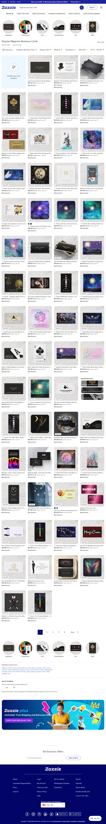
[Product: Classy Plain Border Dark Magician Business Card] (14, 389)
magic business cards (9, 668)
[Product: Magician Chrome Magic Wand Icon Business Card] (14, 494)
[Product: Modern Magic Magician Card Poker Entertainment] (14, 353)
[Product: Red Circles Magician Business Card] (92, 532)
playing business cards (38, 671)
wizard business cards (23, 668)
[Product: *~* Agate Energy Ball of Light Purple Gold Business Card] (92, 248)
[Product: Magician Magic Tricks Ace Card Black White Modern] (40, 459)
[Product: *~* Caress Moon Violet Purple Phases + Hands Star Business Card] (66, 104)
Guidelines (74, 821)
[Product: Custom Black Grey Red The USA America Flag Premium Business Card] (66, 567)
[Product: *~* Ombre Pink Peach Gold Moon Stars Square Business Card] (66, 459)
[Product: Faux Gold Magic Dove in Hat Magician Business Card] (14, 567)
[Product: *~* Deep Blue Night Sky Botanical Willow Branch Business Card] (66, 532)
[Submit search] (81, 7)
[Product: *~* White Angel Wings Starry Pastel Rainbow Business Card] (92, 353)
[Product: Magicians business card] (40, 567)
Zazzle (4, 2)
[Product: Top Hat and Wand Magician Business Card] (66, 389)
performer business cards (20, 670)
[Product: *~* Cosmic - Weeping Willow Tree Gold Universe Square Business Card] (14, 283)
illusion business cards (38, 668)
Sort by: (92, 50)
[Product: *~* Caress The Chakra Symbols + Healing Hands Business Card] (40, 532)
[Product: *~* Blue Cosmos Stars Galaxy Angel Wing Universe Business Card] (14, 175)
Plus (18, 2)
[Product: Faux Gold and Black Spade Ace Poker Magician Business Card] (14, 104)
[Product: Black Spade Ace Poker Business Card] (40, 353)
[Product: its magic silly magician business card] (14, 210)
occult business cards (37, 670)
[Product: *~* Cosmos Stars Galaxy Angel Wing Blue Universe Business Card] (92, 104)
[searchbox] (51, 7)
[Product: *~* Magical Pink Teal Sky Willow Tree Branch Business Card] (66, 318)
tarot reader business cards (21, 671)
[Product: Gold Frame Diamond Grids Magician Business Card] (40, 67)
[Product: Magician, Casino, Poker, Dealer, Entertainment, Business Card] (14, 459)
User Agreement (56, 821)
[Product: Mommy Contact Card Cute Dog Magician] (92, 175)
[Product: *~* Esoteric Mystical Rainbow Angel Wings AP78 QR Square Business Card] (92, 567)
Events (12, 2)
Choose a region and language (51, 801)
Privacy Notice (66, 821)
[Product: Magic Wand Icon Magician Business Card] (92, 424)
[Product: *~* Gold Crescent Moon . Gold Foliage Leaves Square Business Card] (40, 424)
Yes (7, 687)
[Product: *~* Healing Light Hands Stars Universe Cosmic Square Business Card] (40, 210)
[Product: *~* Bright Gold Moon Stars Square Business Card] (40, 175)
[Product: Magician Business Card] (92, 494)
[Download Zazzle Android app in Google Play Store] (75, 814)
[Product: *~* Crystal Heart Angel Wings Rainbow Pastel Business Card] (40, 104)
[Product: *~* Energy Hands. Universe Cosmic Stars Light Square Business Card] (66, 210)
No (14, 687)
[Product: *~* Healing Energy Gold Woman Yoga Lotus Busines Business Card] (14, 318)
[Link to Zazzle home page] (9, 7)
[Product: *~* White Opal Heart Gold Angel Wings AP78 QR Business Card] (40, 140)
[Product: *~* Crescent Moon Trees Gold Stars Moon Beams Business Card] (66, 140)
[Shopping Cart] (101, 7)
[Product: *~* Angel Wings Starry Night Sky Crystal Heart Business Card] (92, 318)
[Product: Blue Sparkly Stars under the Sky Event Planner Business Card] (40, 494)
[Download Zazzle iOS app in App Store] (61, 814)
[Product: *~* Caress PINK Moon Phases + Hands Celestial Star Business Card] (66, 283)
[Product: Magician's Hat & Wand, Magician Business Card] (14, 140)
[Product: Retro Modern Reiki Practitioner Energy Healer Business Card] (14, 532)
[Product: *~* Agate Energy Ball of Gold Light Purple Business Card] (66, 353)
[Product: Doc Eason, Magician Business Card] (40, 283)
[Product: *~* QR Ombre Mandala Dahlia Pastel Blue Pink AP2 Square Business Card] (40, 318)
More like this (32, 85)
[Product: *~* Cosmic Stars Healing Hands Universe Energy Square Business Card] (92, 210)
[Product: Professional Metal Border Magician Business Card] (40, 248)
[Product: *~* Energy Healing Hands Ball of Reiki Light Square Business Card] (66, 175)
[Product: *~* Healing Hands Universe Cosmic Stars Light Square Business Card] (14, 248)
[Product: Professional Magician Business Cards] (92, 67)
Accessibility (81, 821)
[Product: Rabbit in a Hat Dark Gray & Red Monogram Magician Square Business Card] (14, 602)
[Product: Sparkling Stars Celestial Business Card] (66, 424)
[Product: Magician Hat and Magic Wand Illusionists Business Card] (66, 67)
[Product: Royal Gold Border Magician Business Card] (66, 248)
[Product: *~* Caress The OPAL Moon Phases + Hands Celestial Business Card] (14, 424)
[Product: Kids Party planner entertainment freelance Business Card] (66, 494)
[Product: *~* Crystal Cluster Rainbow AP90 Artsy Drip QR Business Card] (92, 459)
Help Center (53, 691)
